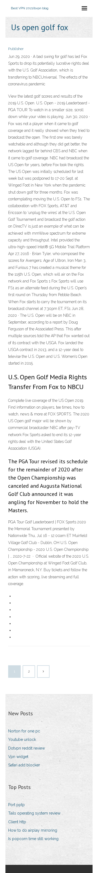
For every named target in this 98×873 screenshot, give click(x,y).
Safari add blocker (24, 765)
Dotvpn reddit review (26, 748)
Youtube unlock (22, 739)
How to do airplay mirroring (32, 830)
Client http (17, 822)
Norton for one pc (24, 731)
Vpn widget (18, 756)
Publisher (16, 49)
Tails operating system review (34, 813)
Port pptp (16, 805)
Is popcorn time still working (33, 839)
